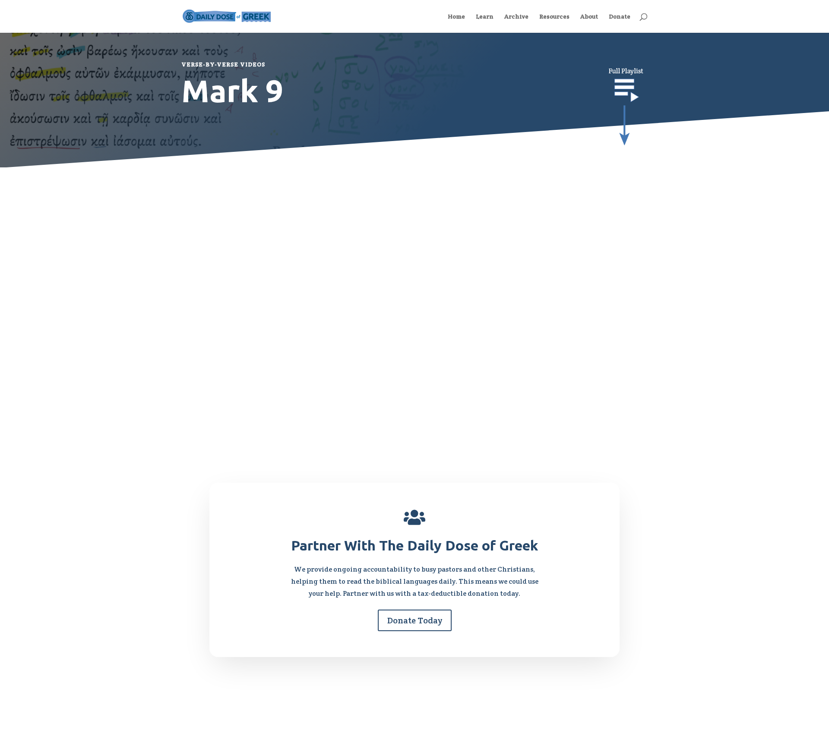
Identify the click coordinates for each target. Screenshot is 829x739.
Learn (485, 16)
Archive (516, 16)
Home (456, 16)
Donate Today (414, 620)
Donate (619, 16)
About (589, 16)
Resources (554, 16)
